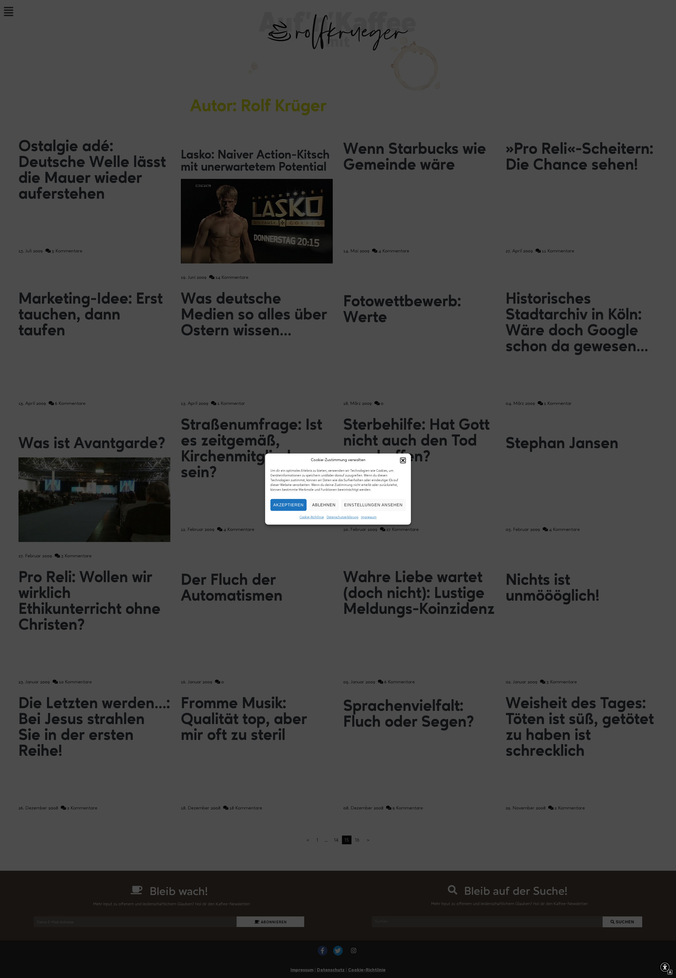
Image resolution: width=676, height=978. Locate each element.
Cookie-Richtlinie (312, 517)
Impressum (369, 517)
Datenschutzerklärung (342, 517)
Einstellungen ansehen (373, 505)
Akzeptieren (288, 505)
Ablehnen (324, 505)
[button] (403, 460)
